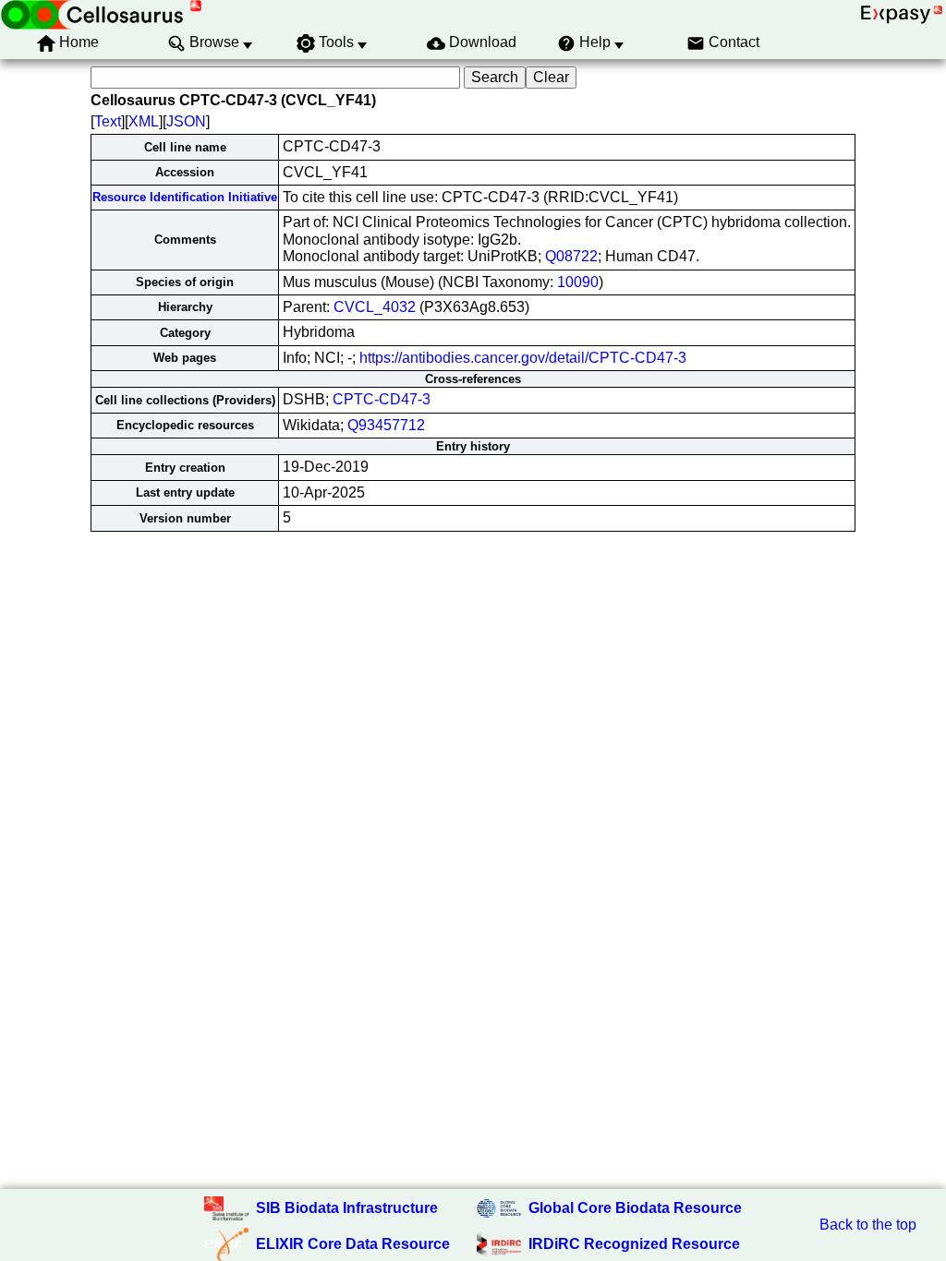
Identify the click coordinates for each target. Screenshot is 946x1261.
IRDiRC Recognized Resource (634, 1244)
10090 (578, 282)
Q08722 (571, 256)
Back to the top (867, 1224)
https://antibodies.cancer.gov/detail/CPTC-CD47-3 (522, 358)
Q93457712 (386, 425)
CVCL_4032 (375, 307)
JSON (186, 121)
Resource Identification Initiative (184, 197)
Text (107, 121)
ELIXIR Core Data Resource (353, 1244)
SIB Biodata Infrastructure (347, 1208)
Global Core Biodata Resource (635, 1208)
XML (143, 121)
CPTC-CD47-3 (382, 399)
